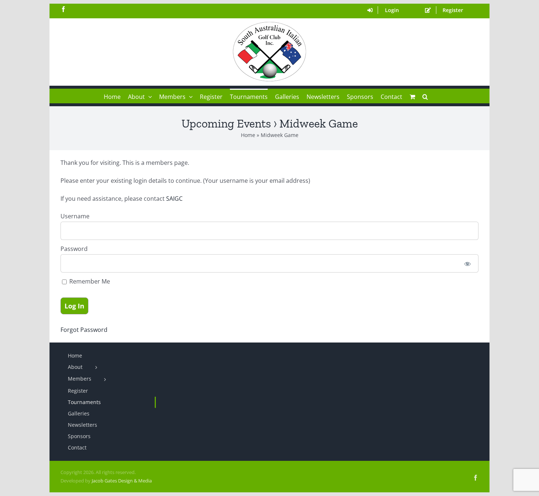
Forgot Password (83, 330)
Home (248, 135)
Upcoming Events (226, 123)
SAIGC (175, 199)
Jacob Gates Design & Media (122, 480)
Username (74, 216)
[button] (425, 96)
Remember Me (89, 281)
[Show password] (467, 263)
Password (74, 249)
